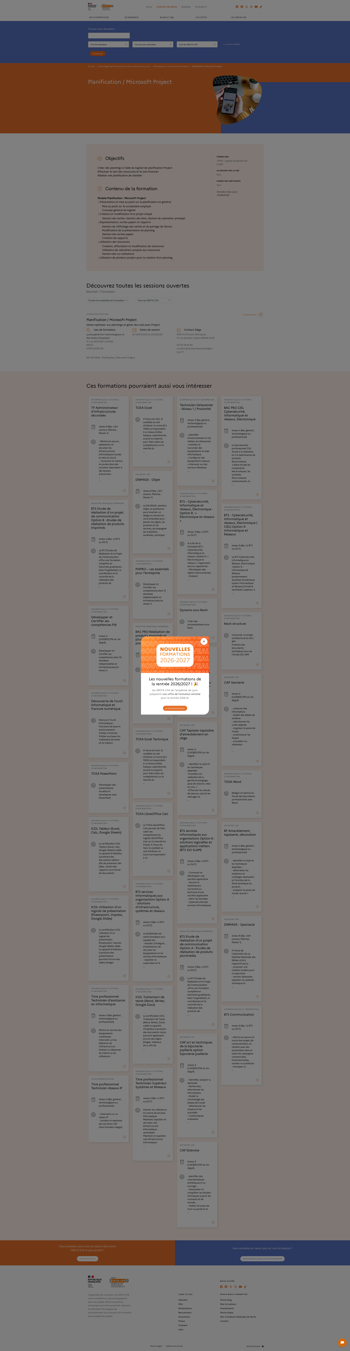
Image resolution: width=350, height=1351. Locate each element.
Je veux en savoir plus (175, 708)
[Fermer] (204, 641)
